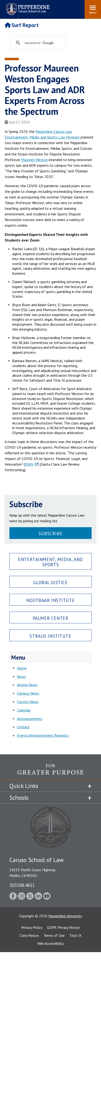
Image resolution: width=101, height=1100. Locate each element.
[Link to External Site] (50, 772)
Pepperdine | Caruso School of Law (27, 6)
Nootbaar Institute (50, 600)
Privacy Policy (31, 927)
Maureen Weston (34, 159)
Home (22, 668)
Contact (23, 726)
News (21, 676)
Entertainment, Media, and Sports (50, 561)
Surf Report (25, 25)
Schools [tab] (18, 797)
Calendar (24, 710)
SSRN (29, 464)
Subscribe (50, 533)
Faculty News (28, 701)
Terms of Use (54, 935)
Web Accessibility (50, 943)
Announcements (29, 718)
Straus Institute (50, 636)
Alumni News (27, 684)
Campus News (28, 693)
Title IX (75, 935)
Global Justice (50, 582)
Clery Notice (29, 935)
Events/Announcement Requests (43, 735)
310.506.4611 (22, 885)
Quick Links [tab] (23, 786)
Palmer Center (51, 618)
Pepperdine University (65, 916)
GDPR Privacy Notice (63, 927)
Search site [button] (17, 7)
